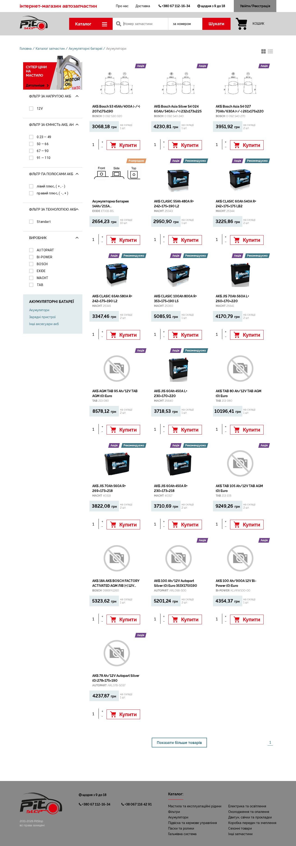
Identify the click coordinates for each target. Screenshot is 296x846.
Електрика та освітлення (247, 806)
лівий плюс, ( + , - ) (51, 186)
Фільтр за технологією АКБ (52, 209)
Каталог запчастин (50, 48)
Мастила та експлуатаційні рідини (194, 806)
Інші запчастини (240, 834)
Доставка (143, 6)
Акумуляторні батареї (85, 48)
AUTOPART (45, 250)
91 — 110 (43, 158)
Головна (26, 48)
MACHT (42, 278)
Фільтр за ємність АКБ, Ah (51, 125)
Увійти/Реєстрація (255, 6)
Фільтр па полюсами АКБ (51, 174)
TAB (40, 285)
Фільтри (174, 812)
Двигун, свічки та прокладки (250, 817)
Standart (44, 222)
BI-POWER (44, 257)
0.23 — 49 (44, 137)
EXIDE (41, 271)
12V (40, 108)
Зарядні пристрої (42, 317)
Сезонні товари (240, 828)
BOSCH (42, 264)
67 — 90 (43, 151)
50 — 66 (43, 144)
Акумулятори (116, 48)
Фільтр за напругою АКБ (50, 96)
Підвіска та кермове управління (192, 823)
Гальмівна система (182, 834)
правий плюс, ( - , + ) (52, 193)
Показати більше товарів (179, 742)
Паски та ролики (181, 828)
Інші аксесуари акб (44, 324)
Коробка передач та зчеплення (252, 823)
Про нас (122, 6)
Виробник (38, 238)
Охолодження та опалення (248, 812)
